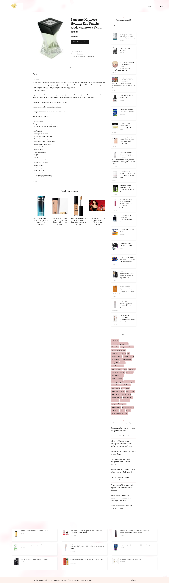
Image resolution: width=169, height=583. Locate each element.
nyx (122, 388)
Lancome (80, 54)
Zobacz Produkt (80, 42)
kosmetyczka (129, 372)
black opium (115, 347)
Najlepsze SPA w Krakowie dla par (123, 436)
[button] (64, 20)
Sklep (149, 6)
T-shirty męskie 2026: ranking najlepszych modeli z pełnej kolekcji (121, 461)
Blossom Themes (67, 580)
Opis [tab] (70, 68)
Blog (161, 6)
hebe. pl (123, 363)
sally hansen (115, 401)
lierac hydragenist (130, 382)
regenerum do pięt (117, 397)
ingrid (125, 369)
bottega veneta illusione (126, 347)
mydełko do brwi (125, 385)
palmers (92, 56)
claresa (124, 353)
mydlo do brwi (116, 388)
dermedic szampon (117, 356)
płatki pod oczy (116, 394)
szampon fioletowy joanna (119, 404)
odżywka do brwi (83, 56)
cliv (128, 353)
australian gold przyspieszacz (120, 344)
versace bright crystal (128, 407)
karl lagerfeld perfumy (118, 372)
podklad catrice (130, 391)
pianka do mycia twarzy (118, 391)
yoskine (128, 410)
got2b (75, 56)
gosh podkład (115, 363)
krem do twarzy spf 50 (118, 375)
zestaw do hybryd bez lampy (119, 413)
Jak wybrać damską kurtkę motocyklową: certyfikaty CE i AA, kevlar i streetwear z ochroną (123, 443)
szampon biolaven (125, 401)
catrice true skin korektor (118, 350)
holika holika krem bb (118, 366)
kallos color (132, 369)
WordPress (87, 580)
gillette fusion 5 (116, 359)
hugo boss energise (117, 369)
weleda (122, 410)
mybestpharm (115, 385)
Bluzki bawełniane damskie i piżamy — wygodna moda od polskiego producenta (121, 498)
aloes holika (115, 340)
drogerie (125, 356)
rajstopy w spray (126, 394)
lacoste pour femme (117, 378)
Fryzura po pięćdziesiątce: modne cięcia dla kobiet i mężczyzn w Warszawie (122, 487)
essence (132, 356)
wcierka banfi (115, 410)
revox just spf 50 (127, 397)
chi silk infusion (116, 353)
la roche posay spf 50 (117, 382)
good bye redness (126, 359)
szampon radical (116, 407)
